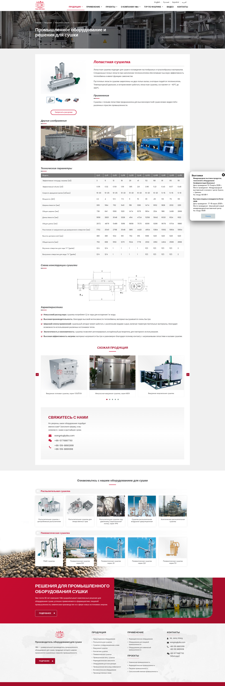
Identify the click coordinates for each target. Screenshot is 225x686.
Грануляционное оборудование (104, 639)
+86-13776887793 (177, 653)
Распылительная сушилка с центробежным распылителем (49, 520)
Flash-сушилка (49, 561)
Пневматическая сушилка (55, 533)
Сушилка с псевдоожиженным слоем (106, 645)
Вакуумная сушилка (62, 23)
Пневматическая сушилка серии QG (142, 562)
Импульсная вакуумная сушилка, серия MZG (64, 393)
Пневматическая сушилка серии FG (173, 562)
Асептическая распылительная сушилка (173, 520)
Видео (170, 7)
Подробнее (45, 613)
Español (175, 2)
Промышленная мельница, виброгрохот (107, 667)
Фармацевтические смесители (104, 661)
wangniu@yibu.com (64, 435)
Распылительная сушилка (55, 491)
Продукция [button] (75, 7)
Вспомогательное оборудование (104, 670)
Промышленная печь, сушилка (104, 658)
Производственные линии (102, 673)
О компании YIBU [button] (130, 7)
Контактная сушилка (100, 651)
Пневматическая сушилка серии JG (111, 562)
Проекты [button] (111, 7)
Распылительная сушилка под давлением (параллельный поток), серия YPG (111, 521)
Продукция (48, 23)
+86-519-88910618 (63, 449)
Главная (38, 23)
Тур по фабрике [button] (153, 7)
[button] (106, 399)
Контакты (182, 7)
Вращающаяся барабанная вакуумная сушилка (161, 393)
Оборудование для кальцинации (104, 664)
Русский (166, 2)
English (157, 2)
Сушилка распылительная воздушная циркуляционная (142, 520)
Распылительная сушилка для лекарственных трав (80, 520)
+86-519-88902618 (64, 445)
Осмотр (208, 216)
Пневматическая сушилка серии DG (80, 562)
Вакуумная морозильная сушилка (113, 393)
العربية (184, 2)
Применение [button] (93, 7)
